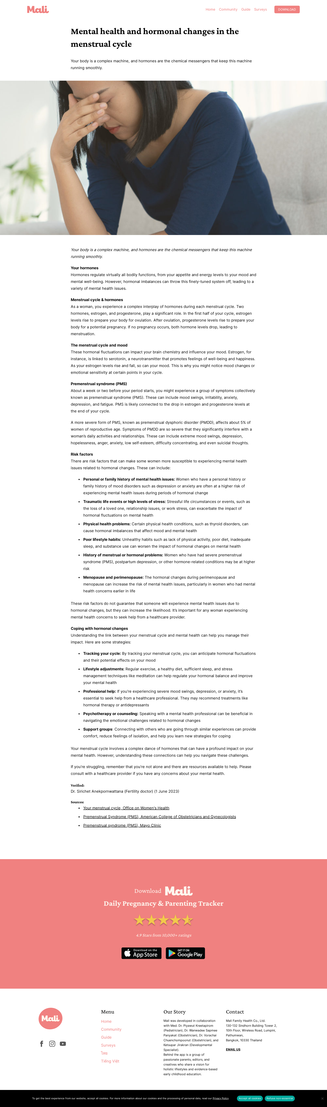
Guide (245, 9)
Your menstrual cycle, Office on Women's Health (126, 808)
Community (228, 9)
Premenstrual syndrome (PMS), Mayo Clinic (122, 825)
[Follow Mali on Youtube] (63, 1046)
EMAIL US (233, 1049)
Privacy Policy (221, 1098)
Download (287, 9)
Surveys (260, 9)
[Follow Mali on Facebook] (42, 1046)
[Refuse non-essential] (322, 1098)
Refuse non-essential (280, 1098)
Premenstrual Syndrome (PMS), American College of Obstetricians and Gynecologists (159, 816)
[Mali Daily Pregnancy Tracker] (40, 9)
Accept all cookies (250, 1098)
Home (210, 9)
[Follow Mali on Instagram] (52, 1046)
